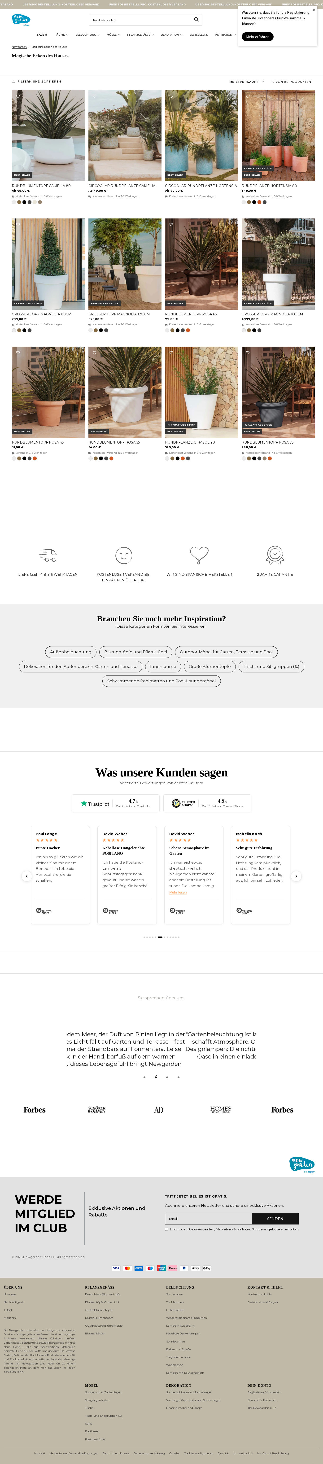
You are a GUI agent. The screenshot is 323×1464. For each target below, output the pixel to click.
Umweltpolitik (243, 1453)
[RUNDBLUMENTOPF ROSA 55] (125, 392)
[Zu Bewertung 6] (160, 937)
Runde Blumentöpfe (99, 1318)
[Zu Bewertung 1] (144, 937)
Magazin (10, 1318)
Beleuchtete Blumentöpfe (102, 1294)
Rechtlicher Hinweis (116, 1453)
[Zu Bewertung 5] (155, 937)
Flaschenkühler (95, 1439)
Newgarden (19, 46)
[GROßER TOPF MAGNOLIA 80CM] (48, 264)
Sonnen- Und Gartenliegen (103, 1392)
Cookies (174, 1453)
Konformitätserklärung (273, 1453)
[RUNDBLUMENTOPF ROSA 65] (201, 264)
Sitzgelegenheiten (97, 1400)
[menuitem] (42, 34)
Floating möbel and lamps (184, 1408)
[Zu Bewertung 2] (147, 937)
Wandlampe (174, 1365)
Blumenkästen (95, 1333)
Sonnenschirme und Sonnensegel (188, 1392)
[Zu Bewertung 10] (173, 937)
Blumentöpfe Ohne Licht (102, 1302)
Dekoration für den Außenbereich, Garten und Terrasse (80, 666)
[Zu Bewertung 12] (178, 937)
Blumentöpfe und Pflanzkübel (135, 651)
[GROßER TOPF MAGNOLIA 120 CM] (125, 264)
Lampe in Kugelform (180, 1325)
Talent (8, 1310)
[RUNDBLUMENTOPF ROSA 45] (48, 392)
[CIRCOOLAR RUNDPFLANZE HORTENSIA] (201, 135)
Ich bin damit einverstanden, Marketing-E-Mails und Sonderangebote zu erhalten (234, 1229)
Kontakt (39, 1453)
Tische (89, 1408)
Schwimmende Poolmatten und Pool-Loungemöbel (161, 681)
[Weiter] (296, 876)
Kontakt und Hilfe (259, 1294)
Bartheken (92, 1431)
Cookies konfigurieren (198, 1453)
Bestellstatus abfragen (263, 1302)
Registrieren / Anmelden (264, 1392)
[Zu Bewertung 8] (167, 937)
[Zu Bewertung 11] (176, 937)
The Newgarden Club (262, 1408)
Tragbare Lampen (178, 1357)
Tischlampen (175, 1302)
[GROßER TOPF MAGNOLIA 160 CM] (278, 264)
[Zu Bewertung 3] (150, 937)
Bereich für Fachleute (262, 1400)
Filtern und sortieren (39, 81)
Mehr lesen (178, 892)
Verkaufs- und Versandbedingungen (74, 1453)
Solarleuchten (175, 1341)
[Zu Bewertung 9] (170, 937)
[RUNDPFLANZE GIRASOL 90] (201, 392)
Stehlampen (174, 1294)
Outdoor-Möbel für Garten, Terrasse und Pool (226, 651)
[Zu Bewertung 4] (152, 937)
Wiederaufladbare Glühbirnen (186, 1318)
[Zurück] (26, 876)
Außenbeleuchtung (71, 651)
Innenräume (163, 666)
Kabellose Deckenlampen (183, 1333)
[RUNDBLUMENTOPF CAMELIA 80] (48, 135)
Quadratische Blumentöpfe (103, 1325)
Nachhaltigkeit (14, 1302)
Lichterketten (175, 1310)
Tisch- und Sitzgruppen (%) (271, 666)
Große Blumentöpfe (210, 666)
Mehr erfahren (257, 36)
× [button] (314, 10)
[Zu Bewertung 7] (164, 937)
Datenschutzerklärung (149, 1453)
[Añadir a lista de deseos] (18, 96)
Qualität (223, 1453)
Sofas (88, 1423)
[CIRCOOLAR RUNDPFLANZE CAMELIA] (125, 135)
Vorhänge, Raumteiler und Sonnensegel (193, 1400)
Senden (275, 1218)
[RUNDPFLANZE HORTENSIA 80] (278, 135)
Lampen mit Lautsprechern (185, 1372)
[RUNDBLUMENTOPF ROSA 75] (278, 392)
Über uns (10, 1294)
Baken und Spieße (178, 1349)
